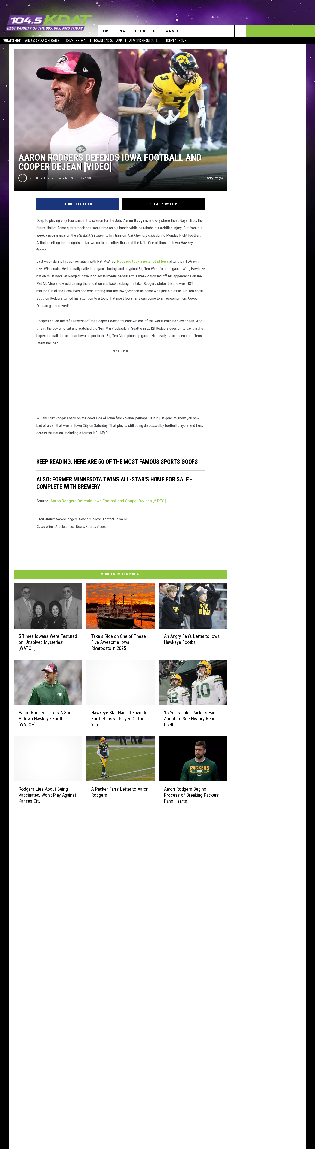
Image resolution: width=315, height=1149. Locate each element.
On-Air (123, 31)
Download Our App (108, 40)
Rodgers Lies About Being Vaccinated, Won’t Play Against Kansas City (47, 795)
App (155, 31)
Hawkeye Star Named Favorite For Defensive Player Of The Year (119, 718)
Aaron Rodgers (67, 519)
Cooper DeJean (90, 519)
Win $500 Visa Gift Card (42, 40)
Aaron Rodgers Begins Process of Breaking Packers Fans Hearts (191, 795)
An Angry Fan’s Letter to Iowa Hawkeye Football (192, 639)
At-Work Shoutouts (143, 40)
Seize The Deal (76, 40)
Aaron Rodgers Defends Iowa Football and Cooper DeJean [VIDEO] (108, 500)
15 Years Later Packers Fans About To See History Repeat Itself (191, 718)
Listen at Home (175, 40)
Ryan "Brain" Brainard (42, 178)
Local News (76, 526)
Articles (60, 526)
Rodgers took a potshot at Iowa (142, 261)
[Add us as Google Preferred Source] (205, 31)
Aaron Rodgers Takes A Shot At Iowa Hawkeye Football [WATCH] (45, 718)
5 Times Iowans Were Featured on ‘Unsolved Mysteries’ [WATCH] (47, 642)
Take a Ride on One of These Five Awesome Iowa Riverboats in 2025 (118, 642)
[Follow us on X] (228, 31)
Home (106, 31)
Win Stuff (173, 31)
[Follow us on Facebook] (217, 31)
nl (125, 519)
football (109, 519)
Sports (90, 526)
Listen (140, 31)
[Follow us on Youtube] (240, 31)
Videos (102, 526)
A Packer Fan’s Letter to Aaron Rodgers (120, 792)
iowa (119, 519)
